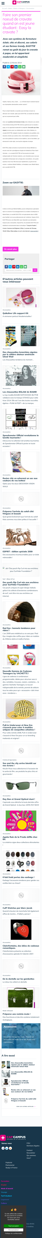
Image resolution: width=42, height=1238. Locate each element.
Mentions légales (33, 1146)
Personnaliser (13, 1230)
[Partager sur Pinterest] (12, 66)
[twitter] (6, 1148)
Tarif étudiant (6, 1196)
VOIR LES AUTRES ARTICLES (25, 1106)
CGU (28, 1143)
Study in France (11, 1168)
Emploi (3, 1185)
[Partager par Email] (23, 66)
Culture (4, 1203)
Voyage (4, 1192)
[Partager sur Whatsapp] (20, 66)
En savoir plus (10, 249)
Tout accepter (13, 1226)
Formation (5, 1181)
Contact (30, 1150)
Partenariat (10, 1165)
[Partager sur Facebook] (6, 266)
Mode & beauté (7, 1188)
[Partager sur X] (8, 66)
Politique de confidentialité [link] (13, 1233)
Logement (5, 1199)
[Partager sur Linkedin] (16, 66)
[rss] (10, 1148)
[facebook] (3, 1148)
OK (35, 270)
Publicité (9, 1162)
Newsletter (31, 1153)
